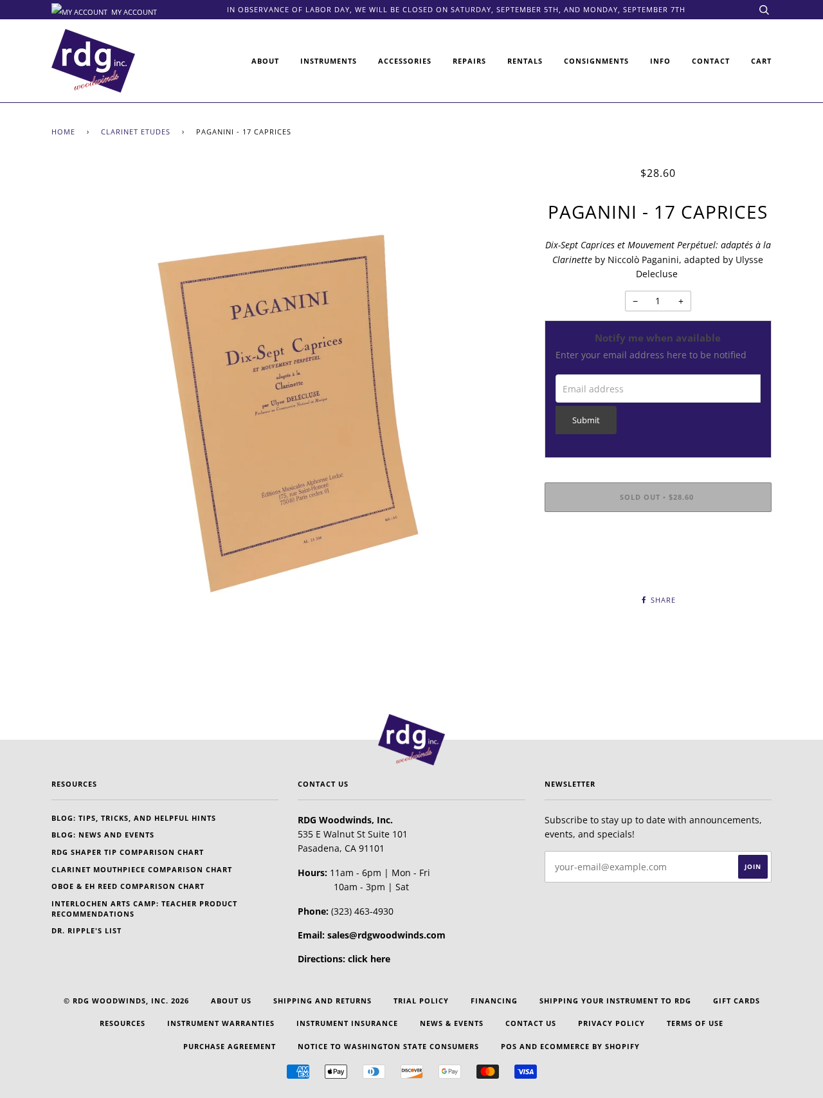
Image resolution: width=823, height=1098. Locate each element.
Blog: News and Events (102, 834)
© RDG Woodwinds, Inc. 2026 (126, 1000)
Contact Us (530, 1023)
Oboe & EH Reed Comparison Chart (127, 886)
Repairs (469, 61)
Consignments (596, 61)
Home (63, 131)
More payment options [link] (658, 566)
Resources (122, 1023)
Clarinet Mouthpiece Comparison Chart (141, 869)
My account (133, 11)
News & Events (452, 1023)
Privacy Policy (611, 1023)
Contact (711, 61)
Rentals (525, 61)
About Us (231, 1000)
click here (369, 959)
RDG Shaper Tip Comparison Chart (127, 852)
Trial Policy (421, 1000)
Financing (494, 1000)
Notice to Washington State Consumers (388, 1046)
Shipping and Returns (322, 1000)
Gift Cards (736, 1000)
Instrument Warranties (221, 1023)
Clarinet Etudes (135, 131)
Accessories (404, 61)
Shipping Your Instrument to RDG (615, 1000)
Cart (761, 61)
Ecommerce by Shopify (590, 1046)
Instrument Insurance (347, 1023)
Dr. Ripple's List (86, 930)
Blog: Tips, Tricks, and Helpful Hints (133, 818)
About (265, 61)
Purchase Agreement (229, 1046)
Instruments (328, 61)
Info (660, 61)
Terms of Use (695, 1023)
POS (509, 1046)
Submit (586, 420)
